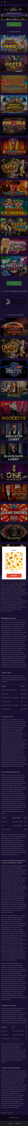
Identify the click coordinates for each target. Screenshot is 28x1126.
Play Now (14, 575)
